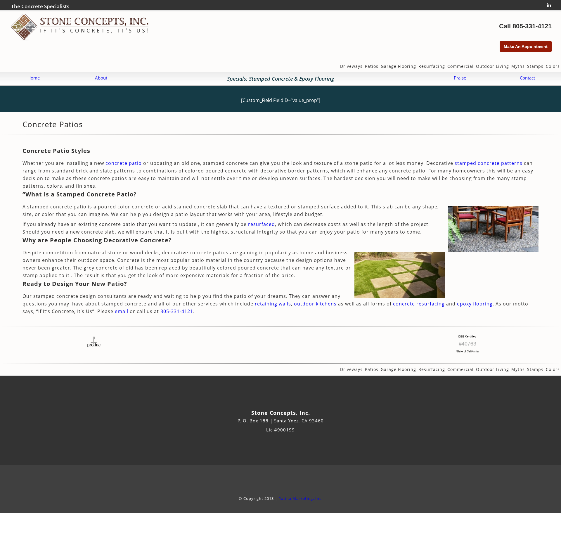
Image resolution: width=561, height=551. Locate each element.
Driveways (351, 66)
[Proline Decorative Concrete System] (93, 354)
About (101, 78)
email (121, 311)
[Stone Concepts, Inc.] (79, 39)
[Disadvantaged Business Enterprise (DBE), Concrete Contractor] (467, 354)
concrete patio (123, 163)
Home (33, 78)
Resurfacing (431, 66)
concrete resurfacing (419, 303)
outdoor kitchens (315, 303)
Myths (518, 66)
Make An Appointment (526, 46)
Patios (371, 66)
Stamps (535, 66)
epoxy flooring (475, 303)
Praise (460, 78)
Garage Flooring (398, 66)
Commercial (460, 66)
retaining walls (273, 303)
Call (505, 26)
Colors (553, 66)
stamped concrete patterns (488, 163)
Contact (527, 78)
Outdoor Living (492, 66)
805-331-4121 (532, 26)
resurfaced (261, 224)
